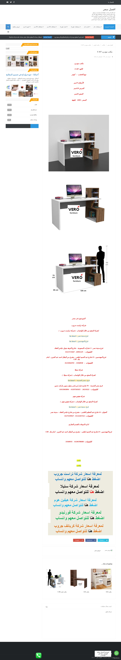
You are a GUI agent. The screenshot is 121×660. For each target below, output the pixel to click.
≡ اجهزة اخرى (27, 27)
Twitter (102, 540)
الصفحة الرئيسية (109, 27)
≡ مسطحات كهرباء (76, 27)
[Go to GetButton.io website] (116, 658)
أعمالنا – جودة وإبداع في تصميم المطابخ (22, 74)
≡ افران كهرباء (64, 27)
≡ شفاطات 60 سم (52, 27)
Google (77, 540)
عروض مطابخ (16, 27)
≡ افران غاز (87, 27)
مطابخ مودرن (33, 114)
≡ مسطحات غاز (98, 27)
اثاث (36, 104)
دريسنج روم (34, 109)
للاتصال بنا (111, 2)
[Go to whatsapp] (116, 653)
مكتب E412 (108, 592)
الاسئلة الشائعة (93, 37)
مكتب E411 (86, 592)
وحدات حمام (33, 119)
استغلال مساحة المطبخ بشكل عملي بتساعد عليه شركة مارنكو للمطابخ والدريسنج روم (24, 37)
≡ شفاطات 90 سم (39, 27)
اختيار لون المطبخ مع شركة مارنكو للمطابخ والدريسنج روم (73, 37)
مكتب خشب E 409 (62, 592)
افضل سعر (109, 9)
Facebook (89, 540)
